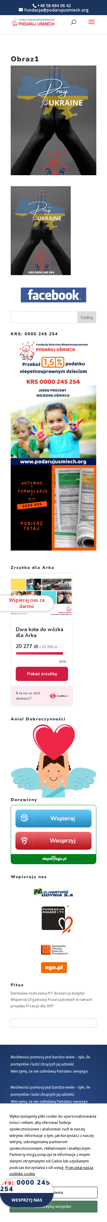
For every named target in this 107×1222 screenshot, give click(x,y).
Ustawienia (53, 1192)
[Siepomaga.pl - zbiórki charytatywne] (53, 862)
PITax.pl (32, 1006)
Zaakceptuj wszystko (53, 1206)
